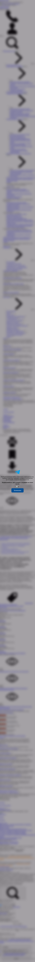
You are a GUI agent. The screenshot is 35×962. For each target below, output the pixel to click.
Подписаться (17, 490)
